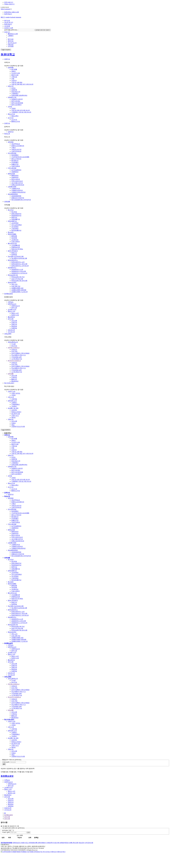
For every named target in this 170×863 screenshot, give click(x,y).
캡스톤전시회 (15, 413)
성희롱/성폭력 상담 (17, 288)
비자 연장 (14, 351)
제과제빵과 (14, 155)
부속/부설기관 (15, 91)
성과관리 (14, 410)
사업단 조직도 (15, 393)
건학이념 (14, 77)
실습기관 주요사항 (17, 279)
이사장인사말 (15, 73)
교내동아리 (14, 239)
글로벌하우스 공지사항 (18, 271)
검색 (28, 832)
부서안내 (14, 346)
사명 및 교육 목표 (16, 82)
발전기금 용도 (15, 101)
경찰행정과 (14, 172)
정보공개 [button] (81, 842)
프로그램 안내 (15, 286)
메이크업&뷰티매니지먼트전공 (21, 199)
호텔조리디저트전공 (17, 198)
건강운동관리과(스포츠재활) (20, 157)
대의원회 (14, 238)
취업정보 (14, 326)
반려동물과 (14, 162)
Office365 (10, 44)
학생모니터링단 (16, 412)
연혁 (12, 78)
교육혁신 (14, 402)
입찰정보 (14, 328)
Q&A (13, 425)
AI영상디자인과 (16, 149)
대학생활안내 (15, 219)
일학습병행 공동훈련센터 (19, 95)
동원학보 (14, 254)
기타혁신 (14, 406)
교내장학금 (14, 223)
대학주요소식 (15, 306)
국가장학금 (14, 226)
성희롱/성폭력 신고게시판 (19, 292)
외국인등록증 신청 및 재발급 (20, 353)
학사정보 (14, 212)
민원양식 (14, 377)
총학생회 (14, 236)
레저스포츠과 (15, 179)
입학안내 (7, 123)
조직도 (13, 88)
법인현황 (14, 69)
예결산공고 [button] (25, 842)
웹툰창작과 (14, 175)
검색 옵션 (5, 830)
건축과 (13, 147)
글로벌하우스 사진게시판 (19, 273)
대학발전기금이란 (17, 99)
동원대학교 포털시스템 (11, 12)
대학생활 (7, 201)
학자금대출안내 (16, 230)
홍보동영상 (14, 381)
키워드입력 (5, 762)
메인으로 (7, 20)
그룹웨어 (10, 35)
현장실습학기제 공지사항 (19, 280)
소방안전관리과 (16, 151)
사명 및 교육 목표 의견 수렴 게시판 (22, 84)
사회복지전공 (15, 188)
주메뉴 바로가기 (9, 4)
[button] (6, 842)
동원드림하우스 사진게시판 (20, 265)
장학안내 (14, 324)
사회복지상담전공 (17, 190)
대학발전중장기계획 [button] (66, 842)
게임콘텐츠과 (15, 144)
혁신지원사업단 (9, 383)
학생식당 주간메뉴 (17, 249)
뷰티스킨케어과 (16, 159)
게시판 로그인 (8, 22)
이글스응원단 (15, 241)
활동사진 (14, 379)
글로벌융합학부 (16, 196)
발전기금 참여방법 (17, 103)
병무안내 (14, 217)
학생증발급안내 (16, 215)
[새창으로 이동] (33, 851)
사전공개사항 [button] (89, 842)
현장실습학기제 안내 (17, 277)
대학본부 (14, 90)
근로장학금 (14, 228)
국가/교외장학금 (16, 225)
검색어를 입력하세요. (11, 30)
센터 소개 (14, 284)
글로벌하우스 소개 (17, 269)
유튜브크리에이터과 (17, 185)
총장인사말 (14, 75)
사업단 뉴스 (15, 415)
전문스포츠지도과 (17, 181)
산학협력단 (14, 93)
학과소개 (7, 133)
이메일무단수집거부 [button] (53, 842)
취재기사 (14, 252)
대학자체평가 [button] (42, 842)
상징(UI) (14, 80)
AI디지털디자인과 (17, 183)
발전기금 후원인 (16, 104)
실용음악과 (14, 177)
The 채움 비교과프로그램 (19, 258)
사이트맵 (7, 26)
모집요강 (14, 349)
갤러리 (13, 417)
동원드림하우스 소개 (17, 262)
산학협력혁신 (15, 404)
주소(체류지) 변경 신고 (18, 355)
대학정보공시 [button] (16, 842)
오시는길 (14, 119)
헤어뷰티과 (14, 160)
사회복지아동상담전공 (18, 192)
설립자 (13, 71)
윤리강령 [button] (75, 842)
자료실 (13, 423)
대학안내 (7, 59)
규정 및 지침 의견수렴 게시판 (20, 110)
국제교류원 (7, 333)
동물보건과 (14, 164)
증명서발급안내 (16, 213)
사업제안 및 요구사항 (18, 426)
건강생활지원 (15, 245)
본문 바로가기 (8, 2)
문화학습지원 (15, 247)
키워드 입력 (6, 832)
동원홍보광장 (8, 293)
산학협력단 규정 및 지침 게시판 (21, 112)
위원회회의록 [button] (33, 842)
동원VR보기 (8, 14)
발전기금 (14, 307)
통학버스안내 (15, 121)
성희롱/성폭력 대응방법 (18, 290)
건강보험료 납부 (16, 357)
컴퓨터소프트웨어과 (17, 145)
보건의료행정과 (16, 170)
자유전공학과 (15, 166)
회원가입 (10, 41)
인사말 (13, 344)
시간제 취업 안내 (16, 359)
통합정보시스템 (13, 34)
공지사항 (14, 320)
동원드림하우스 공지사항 (19, 264)
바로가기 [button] (7, 32)
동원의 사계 (15, 315)
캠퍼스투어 (14, 116)
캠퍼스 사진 (15, 313)
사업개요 (14, 399)
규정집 (13, 108)
